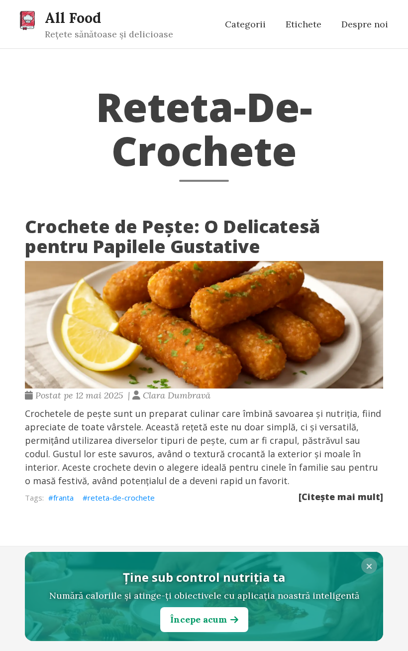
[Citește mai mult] (341, 497)
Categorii (245, 24)
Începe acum (198, 619)
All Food (73, 17)
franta (63, 498)
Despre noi (364, 24)
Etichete (303, 24)
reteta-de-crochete (121, 498)
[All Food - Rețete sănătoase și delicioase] (27, 19)
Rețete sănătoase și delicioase (109, 34)
